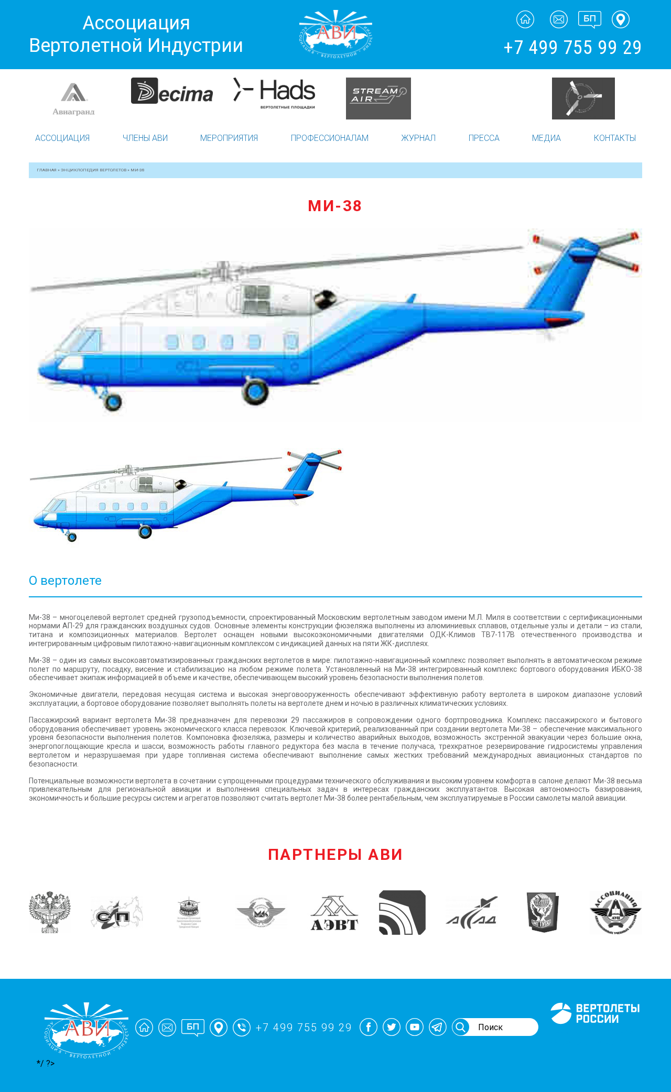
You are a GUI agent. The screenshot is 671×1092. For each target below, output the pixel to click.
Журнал (418, 138)
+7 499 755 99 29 (572, 48)
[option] (80, 91)
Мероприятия (229, 138)
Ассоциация (62, 138)
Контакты (615, 138)
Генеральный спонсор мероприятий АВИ (593, 1036)
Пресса (484, 138)
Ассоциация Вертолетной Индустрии (136, 34)
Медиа (546, 138)
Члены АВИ (145, 138)
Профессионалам (330, 138)
